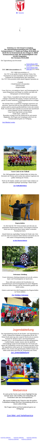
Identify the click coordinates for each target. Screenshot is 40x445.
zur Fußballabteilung (20, 185)
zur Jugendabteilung (20, 352)
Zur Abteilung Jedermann (20, 295)
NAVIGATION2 (19, 438)
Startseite (21, 13)
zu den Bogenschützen (20, 240)
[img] (20, 5)
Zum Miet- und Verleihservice (20, 415)
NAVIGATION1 (6, 438)
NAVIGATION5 (26, 439)
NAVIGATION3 (32, 438)
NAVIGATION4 (13, 439)
